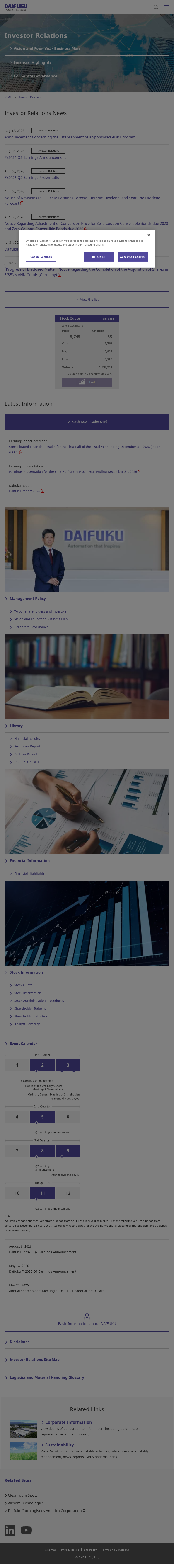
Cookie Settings (41, 256)
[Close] (149, 235)
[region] (87, 248)
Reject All (98, 256)
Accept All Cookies (132, 256)
